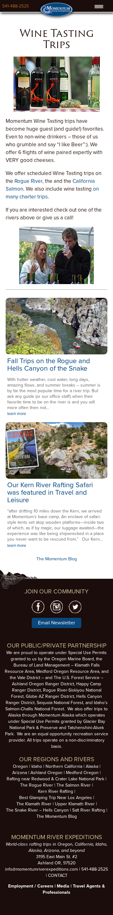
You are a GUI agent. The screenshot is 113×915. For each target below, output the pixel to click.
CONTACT (57, 875)
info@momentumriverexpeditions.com (41, 869)
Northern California (64, 766)
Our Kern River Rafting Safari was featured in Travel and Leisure (50, 492)
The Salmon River (73, 785)
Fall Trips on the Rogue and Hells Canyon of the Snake (48, 364)
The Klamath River (33, 804)
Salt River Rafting (88, 810)
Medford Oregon (82, 772)
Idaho (36, 766)
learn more (16, 413)
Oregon (20, 766)
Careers (45, 886)
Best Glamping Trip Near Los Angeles (55, 797)
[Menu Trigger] (98, 6)
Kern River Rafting (55, 791)
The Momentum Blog (56, 559)
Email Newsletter (56, 623)
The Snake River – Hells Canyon (37, 810)
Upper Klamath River (75, 804)
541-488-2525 (15, 6)
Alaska (92, 766)
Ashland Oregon (46, 772)
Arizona (19, 772)
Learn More (56, 326)
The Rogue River (36, 785)
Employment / (22, 886)
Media (63, 886)
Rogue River (28, 181)
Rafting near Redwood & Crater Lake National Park (55, 779)
